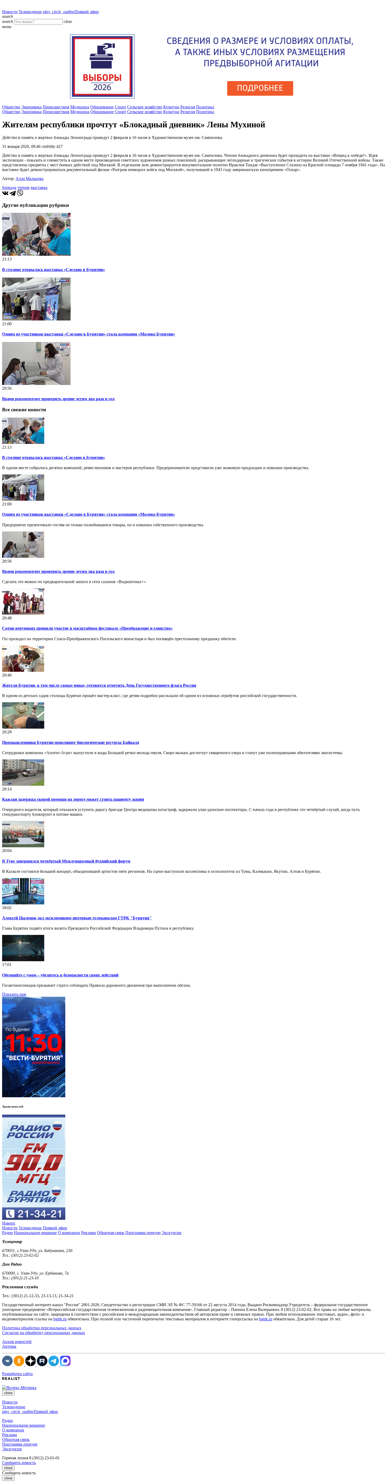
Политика (205, 107)
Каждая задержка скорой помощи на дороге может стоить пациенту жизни (73, 799)
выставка (39, 187)
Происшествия (56, 107)
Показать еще (14, 994)
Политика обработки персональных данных (41, 1328)
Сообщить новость (19, 1462)
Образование (102, 107)
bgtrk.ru (60, 1319)
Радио (7, 1232)
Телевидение (30, 11)
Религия (187, 107)
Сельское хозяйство (144, 107)
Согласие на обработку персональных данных (43, 1332)
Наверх (8, 1223)
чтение (23, 187)
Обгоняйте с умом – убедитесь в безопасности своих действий (60, 975)
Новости (10, 11)
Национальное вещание (35, 1232)
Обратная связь (110, 1232)
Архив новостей (17, 1341)
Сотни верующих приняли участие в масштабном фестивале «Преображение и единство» (87, 628)
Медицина (79, 107)
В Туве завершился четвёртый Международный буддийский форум (66, 861)
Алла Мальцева (29, 178)
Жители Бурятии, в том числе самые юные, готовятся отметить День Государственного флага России (99, 685)
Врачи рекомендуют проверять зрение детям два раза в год (58, 399)
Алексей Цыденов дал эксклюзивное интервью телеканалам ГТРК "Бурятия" (77, 918)
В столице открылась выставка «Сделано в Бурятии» (53, 269)
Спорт (120, 107)
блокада (9, 187)
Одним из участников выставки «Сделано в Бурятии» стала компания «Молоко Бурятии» (88, 334)
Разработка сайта (17, 1373)
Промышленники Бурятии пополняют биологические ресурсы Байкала (70, 742)
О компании (69, 1232)
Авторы (9, 1346)
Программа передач (143, 1232)
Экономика (31, 107)
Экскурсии (171, 1232)
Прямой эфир (71, 11)
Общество (11, 107)
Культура (171, 107)
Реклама (88, 1232)
